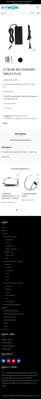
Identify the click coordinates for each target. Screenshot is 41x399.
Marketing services (10, 320)
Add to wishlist (11, 103)
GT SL (8, 243)
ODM (5, 323)
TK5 (7, 258)
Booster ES (9, 240)
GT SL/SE (9, 267)
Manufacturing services (11, 311)
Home (3, 227)
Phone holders (10, 295)
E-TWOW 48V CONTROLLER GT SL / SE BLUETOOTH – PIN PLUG (10, 196)
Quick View (17, 183)
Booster (8, 264)
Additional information (20, 140)
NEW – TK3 (9, 255)
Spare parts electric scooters (13, 261)
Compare (9, 108)
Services (4, 307)
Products (5, 233)
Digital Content (7, 339)
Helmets (8, 289)
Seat (7, 298)
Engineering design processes (13, 314)
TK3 (7, 277)
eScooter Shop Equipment (12, 304)
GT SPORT (9, 246)
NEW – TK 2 (10, 252)
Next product (37, 13)
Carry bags (9, 286)
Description (20, 134)
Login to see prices (10, 80)
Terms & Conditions (8, 346)
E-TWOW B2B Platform (16, 396)
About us (5, 230)
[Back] (3, 13)
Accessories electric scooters (13, 283)
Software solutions (10, 317)
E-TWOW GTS (8, 118)
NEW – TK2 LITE (11, 249)
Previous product (32, 13)
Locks (7, 292)
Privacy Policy (7, 343)
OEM (5, 326)
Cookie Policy (6, 349)
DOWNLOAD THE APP (20, 4)
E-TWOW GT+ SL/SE (19, 116)
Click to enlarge (34, 50)
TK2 (7, 274)
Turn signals (10, 301)
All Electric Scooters (10, 237)
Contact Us (5, 329)
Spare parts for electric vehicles (26, 118)
